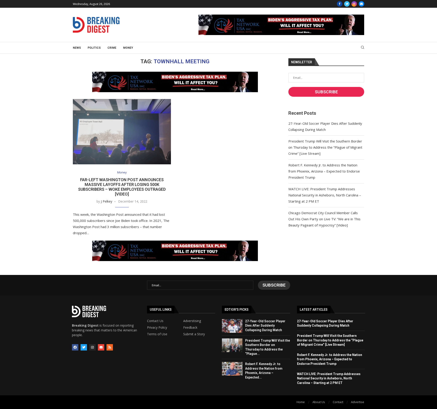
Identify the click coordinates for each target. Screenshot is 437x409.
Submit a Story (194, 334)
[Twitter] (347, 4)
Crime (111, 47)
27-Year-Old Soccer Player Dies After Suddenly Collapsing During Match (265, 325)
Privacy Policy (157, 327)
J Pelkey (106, 201)
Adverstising (192, 321)
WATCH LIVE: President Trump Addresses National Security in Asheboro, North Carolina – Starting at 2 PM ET (324, 195)
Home (301, 402)
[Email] (361, 4)
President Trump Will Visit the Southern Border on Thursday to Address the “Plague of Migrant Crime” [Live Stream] (325, 147)
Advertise (357, 402)
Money (128, 47)
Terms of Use (157, 334)
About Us (319, 402)
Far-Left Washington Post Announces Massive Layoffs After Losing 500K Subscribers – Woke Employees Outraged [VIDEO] (122, 186)
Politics (94, 47)
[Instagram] (354, 4)
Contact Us (155, 321)
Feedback (190, 327)
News (77, 47)
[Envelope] (101, 347)
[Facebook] (339, 4)
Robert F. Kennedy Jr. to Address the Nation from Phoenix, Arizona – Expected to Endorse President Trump (324, 171)
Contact (338, 402)
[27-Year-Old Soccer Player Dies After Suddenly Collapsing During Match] (232, 326)
